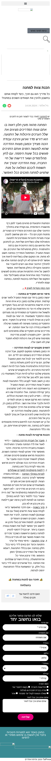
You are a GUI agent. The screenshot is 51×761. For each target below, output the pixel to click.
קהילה (45, 674)
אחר (13, 693)
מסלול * (45, 663)
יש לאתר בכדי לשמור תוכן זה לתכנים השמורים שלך (30, 117)
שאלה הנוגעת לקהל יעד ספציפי (32, 693)
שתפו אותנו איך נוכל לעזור (37, 697)
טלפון (46, 653)
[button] (25, 3)
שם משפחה (43, 633)
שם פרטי (44, 623)
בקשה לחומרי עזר (20, 687)
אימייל (45, 643)
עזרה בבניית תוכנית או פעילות (33, 690)
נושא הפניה (43, 684)
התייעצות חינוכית (38, 687)
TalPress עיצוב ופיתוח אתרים (38, 759)
